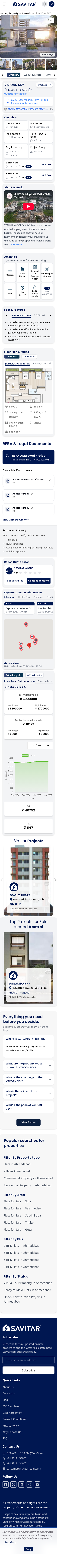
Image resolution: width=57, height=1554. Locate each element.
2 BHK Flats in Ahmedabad (21, 1246)
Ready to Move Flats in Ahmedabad (27, 1290)
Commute (38, 597)
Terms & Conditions (14, 1419)
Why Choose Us (12, 1432)
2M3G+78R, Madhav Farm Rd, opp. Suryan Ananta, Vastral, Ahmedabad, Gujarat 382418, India (30, 103)
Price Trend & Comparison (19, 681)
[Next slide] (55, 879)
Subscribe (28, 1370)
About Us (8, 1387)
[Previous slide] (2, 879)
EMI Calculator (11, 1406)
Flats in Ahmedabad (17, 1164)
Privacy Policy (11, 1425)
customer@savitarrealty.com (24, 1468)
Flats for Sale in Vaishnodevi (22, 1208)
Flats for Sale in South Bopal (23, 1215)
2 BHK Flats (12, 356)
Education (9, 597)
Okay (28, 1549)
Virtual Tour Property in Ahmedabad (28, 1283)
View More (16, 244)
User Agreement (12, 1412)
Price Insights (13, 675)
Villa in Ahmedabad (17, 1171)
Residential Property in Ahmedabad (27, 1185)
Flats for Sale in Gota (18, 1229)
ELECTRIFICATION (21, 315)
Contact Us (9, 1393)
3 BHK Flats (29, 356)
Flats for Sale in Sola (17, 1201)
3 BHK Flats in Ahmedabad (21, 1253)
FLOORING (39, 315)
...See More (9, 1542)
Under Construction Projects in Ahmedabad (24, 1299)
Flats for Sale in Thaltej (19, 1222)
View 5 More (28, 1122)
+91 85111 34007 (16, 1463)
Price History (45, 681)
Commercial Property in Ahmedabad (28, 1178)
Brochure (42, 84)
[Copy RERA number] (51, 109)
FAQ (5, 1438)
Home (3, 13)
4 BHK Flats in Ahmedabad (21, 1260)
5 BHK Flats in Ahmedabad (21, 1267)
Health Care (24, 597)
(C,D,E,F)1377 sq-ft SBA (17, 363)
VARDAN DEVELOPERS (15, 94)
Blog (5, 1400)
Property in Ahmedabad (22, 13)
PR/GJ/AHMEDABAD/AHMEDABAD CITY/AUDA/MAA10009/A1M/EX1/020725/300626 (28, 109)
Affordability (34, 675)
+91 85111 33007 (16, 1458)
